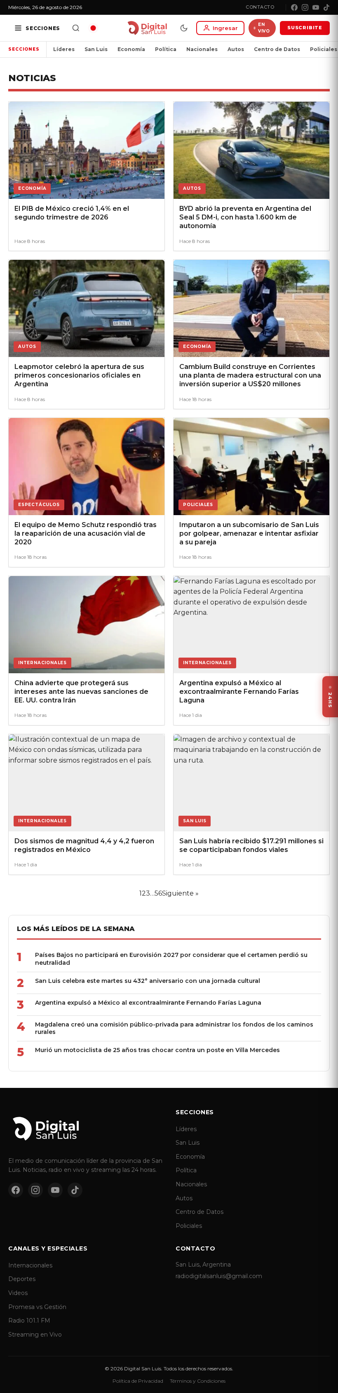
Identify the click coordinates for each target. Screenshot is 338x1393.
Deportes (21, 1279)
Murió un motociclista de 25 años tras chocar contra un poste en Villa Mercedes (157, 1050)
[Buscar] (76, 28)
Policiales (189, 1226)
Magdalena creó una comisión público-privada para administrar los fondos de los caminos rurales (174, 1028)
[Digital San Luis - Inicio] (147, 28)
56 (158, 893)
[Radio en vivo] (93, 28)
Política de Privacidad (138, 1381)
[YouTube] (315, 7)
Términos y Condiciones (197, 1381)
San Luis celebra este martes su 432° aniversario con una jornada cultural (147, 981)
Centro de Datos (277, 49)
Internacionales (30, 1265)
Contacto (260, 7)
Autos (236, 49)
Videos (18, 1293)
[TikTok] (326, 7)
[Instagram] (305, 7)
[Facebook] (294, 7)
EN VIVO (264, 28)
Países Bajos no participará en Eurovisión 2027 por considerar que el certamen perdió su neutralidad (171, 958)
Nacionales (202, 49)
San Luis (96, 49)
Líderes (64, 49)
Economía (131, 49)
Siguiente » (180, 893)
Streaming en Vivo (35, 1334)
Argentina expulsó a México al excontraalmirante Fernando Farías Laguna (148, 1002)
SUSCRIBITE (304, 27)
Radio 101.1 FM (29, 1320)
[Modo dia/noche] (184, 28)
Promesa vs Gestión (37, 1307)
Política (165, 49)
